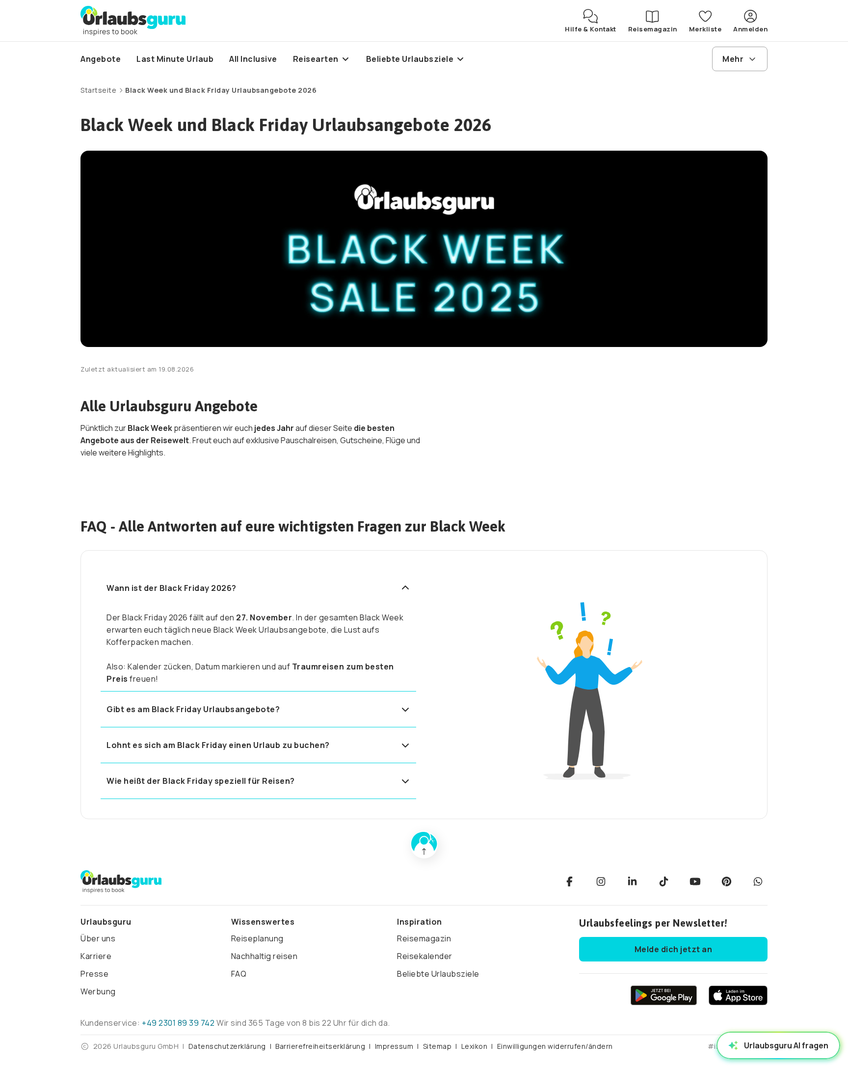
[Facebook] (569, 881)
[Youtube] (695, 881)
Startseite (98, 90)
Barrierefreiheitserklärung (320, 1046)
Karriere (95, 956)
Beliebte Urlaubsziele (438, 973)
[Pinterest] (726, 881)
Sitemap (437, 1046)
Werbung (98, 991)
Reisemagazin (424, 938)
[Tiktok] (663, 881)
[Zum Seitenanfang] (424, 844)
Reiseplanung (257, 938)
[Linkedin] (632, 881)
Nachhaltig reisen (264, 956)
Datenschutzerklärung (227, 1046)
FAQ (239, 973)
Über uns (97, 938)
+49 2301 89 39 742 (178, 1022)
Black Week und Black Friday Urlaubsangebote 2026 (221, 90)
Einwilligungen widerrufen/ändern (555, 1046)
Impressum (394, 1046)
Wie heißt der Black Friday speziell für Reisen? (200, 780)
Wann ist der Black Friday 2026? (171, 588)
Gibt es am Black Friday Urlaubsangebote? (193, 709)
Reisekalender (424, 956)
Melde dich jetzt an (674, 949)
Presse (94, 973)
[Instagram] (600, 881)
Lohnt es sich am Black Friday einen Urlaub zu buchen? (218, 745)
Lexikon (474, 1046)
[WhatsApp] (758, 881)
